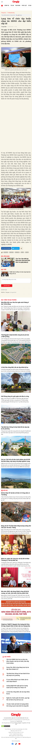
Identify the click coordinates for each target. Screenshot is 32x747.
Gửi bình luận (7, 285)
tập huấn (11, 252)
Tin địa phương (10, 12)
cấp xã (27, 252)
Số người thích (13, 292)
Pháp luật (24, 5)
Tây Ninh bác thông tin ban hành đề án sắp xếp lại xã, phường (15, 428)
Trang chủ (3, 12)
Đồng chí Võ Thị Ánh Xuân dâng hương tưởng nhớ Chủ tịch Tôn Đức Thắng (16, 526)
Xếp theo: (3, 292)
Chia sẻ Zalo (16, 248)
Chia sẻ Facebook (6, 248)
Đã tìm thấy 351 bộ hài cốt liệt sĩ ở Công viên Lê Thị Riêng (15, 493)
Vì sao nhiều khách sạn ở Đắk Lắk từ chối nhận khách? (17, 680)
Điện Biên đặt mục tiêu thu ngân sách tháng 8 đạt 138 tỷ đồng (15, 303)
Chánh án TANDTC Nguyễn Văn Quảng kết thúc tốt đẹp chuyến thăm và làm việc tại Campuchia (15, 625)
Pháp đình (17, 5)
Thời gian (7, 292)
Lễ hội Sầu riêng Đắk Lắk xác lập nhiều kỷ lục (14, 367)
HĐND (22, 252)
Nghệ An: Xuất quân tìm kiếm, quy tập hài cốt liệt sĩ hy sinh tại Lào (17, 699)
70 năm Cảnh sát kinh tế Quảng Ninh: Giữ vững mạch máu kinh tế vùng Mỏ (17, 705)
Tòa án (12, 5)
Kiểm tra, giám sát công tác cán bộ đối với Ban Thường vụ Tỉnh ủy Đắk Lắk (15, 559)
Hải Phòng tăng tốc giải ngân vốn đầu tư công (15, 396)
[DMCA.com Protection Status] (16, 726)
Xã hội (29, 5)
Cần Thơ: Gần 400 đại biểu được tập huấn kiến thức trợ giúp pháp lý (23, 260)
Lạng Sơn (6, 252)
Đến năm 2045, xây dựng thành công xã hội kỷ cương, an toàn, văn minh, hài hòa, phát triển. (15, 592)
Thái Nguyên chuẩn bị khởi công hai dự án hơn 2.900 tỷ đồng (15, 335)
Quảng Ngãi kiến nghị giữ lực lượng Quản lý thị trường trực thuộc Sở (17, 686)
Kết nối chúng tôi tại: (16, 741)
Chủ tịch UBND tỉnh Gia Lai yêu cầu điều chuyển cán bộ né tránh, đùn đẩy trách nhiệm (17, 661)
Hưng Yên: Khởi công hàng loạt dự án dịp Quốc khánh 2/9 (17, 668)
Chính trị (6, 5)
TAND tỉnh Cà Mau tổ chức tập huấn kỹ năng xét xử (19, 272)
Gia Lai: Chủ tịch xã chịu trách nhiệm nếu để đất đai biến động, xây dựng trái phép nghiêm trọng (15, 460)
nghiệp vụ (17, 252)
